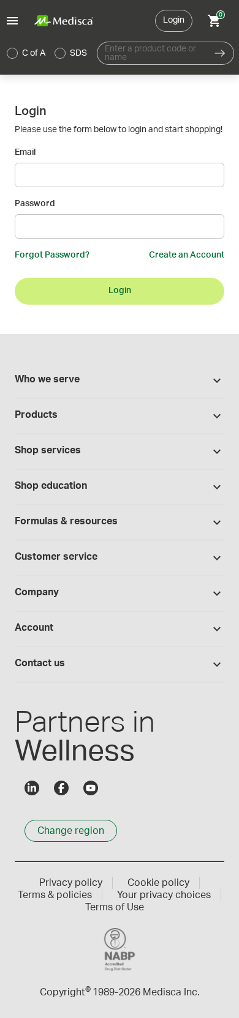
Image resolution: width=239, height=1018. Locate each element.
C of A (33, 53)
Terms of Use (114, 907)
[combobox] (152, 53)
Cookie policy (158, 883)
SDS (78, 53)
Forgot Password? (52, 255)
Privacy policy (70, 883)
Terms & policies (55, 895)
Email (25, 152)
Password (35, 203)
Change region (70, 831)
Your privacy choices (164, 895)
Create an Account (186, 255)
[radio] (12, 53)
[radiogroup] (47, 53)
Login (173, 20)
